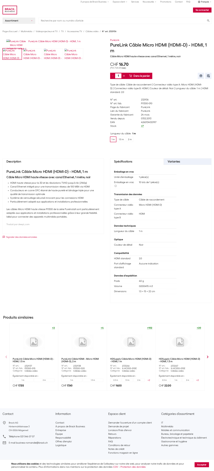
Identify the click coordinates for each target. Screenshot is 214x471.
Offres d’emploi (63, 441)
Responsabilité (63, 437)
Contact (179, 2)
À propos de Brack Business (70, 426)
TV (62, 31)
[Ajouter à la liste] (208, 76)
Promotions (165, 2)
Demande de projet (118, 426)
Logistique (60, 445)
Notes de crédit (116, 449)
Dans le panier (141, 75)
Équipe (59, 434)
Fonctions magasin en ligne (123, 452)
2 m (44, 380)
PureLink (114, 40)
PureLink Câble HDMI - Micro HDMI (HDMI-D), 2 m (80, 360)
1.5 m (93, 380)
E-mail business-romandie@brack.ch (28, 442)
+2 (149, 380)
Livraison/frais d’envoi (119, 430)
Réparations (114, 437)
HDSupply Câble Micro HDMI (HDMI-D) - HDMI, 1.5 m (179, 360)
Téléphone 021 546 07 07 (21, 436)
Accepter (201, 464)
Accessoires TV (74, 31)
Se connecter (202, 10)
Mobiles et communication (175, 430)
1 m (23, 380)
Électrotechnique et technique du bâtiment (184, 437)
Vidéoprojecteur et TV (47, 31)
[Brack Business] (10, 10)
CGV (115, 467)
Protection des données (133, 467)
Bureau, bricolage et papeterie (177, 434)
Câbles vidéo (92, 31)
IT (162, 422)
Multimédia (26, 31)
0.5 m (115, 380)
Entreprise (60, 430)
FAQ (188, 2)
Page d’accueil (10, 31)
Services (135, 2)
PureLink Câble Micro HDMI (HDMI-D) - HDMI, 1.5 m (33, 360)
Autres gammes (169, 445)
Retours (112, 434)
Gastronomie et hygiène (174, 441)
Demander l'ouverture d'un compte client (130, 422)
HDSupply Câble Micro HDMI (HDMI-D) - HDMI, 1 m (130, 360)
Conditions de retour (119, 445)
